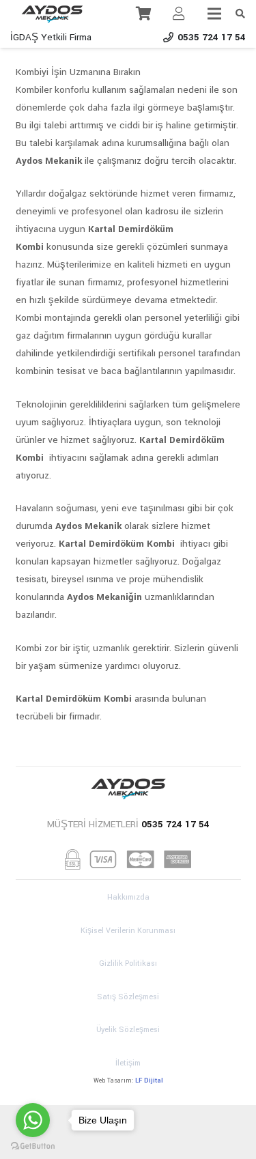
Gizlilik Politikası (128, 963)
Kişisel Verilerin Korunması (128, 931)
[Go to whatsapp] (33, 1120)
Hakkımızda (128, 897)
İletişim (128, 1063)
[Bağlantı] (52, 13)
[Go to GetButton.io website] (33, 1145)
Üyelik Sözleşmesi (128, 1030)
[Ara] (240, 13)
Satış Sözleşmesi (128, 997)
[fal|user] (179, 14)
